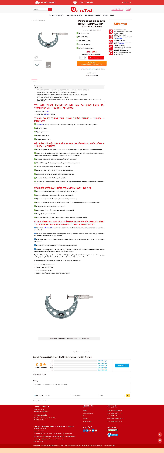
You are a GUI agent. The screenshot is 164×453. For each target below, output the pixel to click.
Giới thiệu (85, 410)
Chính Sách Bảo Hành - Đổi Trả (114, 413)
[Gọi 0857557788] (160, 434)
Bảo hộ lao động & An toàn (92, 15)
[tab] (34, 81)
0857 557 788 (92, 69)
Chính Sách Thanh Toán (113, 415)
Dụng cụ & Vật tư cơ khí (56, 15)
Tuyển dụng (85, 418)
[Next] (69, 40)
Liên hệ (112, 15)
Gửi (128, 395)
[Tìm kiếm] (50, 9)
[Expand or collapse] (102, 87)
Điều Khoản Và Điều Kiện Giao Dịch (115, 418)
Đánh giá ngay (122, 365)
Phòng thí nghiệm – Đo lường (74, 15)
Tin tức (105, 15)
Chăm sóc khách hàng (88, 413)
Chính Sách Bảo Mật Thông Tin (114, 421)
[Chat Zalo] (160, 440)
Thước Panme (41, 20)
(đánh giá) (92, 30)
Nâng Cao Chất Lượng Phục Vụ (114, 410)
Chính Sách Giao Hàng (112, 408)
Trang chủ (34, 20)
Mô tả (34, 81)
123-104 (46, 111)
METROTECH (48, 228)
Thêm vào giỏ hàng (96, 58)
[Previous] (36, 40)
